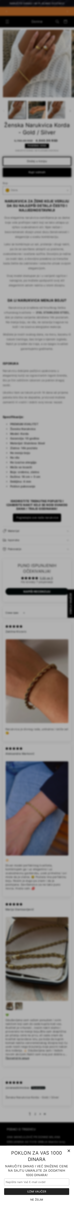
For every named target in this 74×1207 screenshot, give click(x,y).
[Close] (68, 1150)
